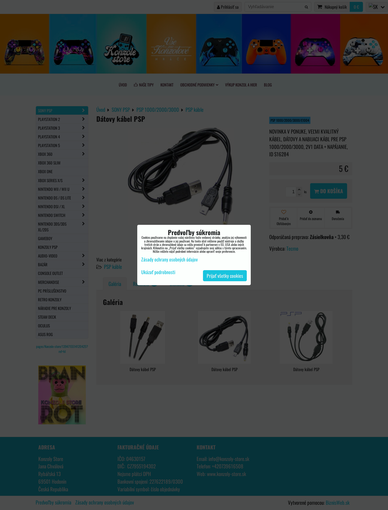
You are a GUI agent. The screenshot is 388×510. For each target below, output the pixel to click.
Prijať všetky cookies (225, 275)
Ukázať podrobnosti (158, 272)
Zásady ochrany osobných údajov (169, 259)
